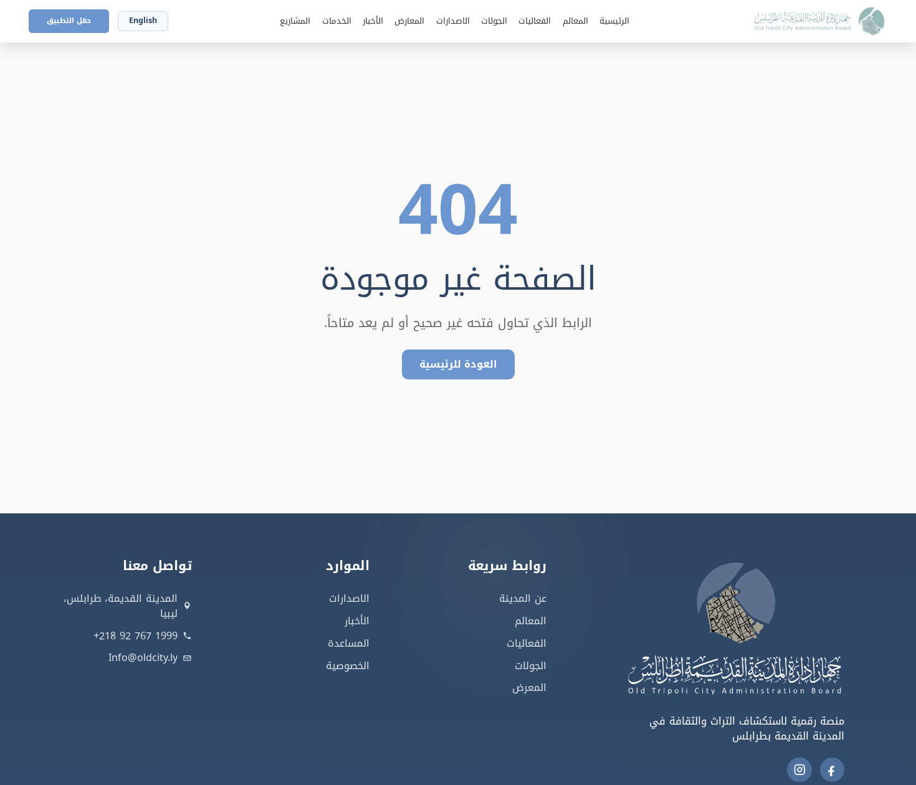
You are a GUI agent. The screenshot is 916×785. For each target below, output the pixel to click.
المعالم (575, 21)
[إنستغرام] (799, 770)
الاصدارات (453, 21)
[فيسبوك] (832, 770)
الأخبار (373, 21)
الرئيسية (614, 21)
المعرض (529, 687)
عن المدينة (522, 598)
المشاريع (295, 21)
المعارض (409, 21)
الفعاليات (534, 21)
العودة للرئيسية (458, 364)
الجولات (494, 21)
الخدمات (336, 21)
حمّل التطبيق (69, 20)
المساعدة (349, 643)
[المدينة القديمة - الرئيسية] (814, 21)
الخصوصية (348, 666)
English (143, 20)
